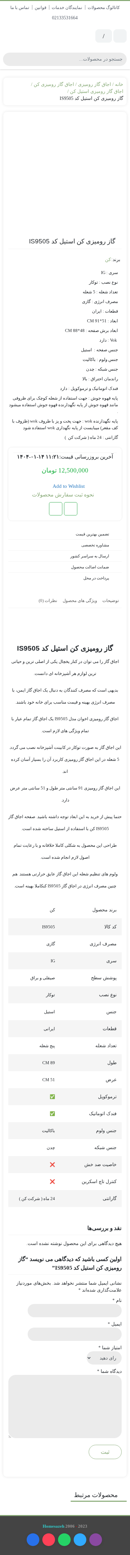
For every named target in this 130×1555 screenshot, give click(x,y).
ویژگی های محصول (80, 600)
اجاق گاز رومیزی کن (54, 84)
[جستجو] (9, 59)
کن (108, 259)
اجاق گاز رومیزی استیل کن (96, 91)
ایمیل (115, 1324)
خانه (119, 84)
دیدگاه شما (109, 1371)
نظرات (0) (48, 600)
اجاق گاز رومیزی (94, 84)
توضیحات (110, 600)
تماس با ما (19, 7)
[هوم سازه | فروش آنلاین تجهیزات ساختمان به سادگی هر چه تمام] (32, 36)
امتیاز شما (110, 1347)
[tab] (111, 600)
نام (117, 1300)
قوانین (40, 7)
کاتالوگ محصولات (104, 7)
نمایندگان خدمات (67, 7)
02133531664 (65, 17)
